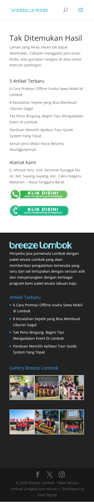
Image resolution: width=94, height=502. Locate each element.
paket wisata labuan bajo (55, 283)
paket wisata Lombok (27, 259)
